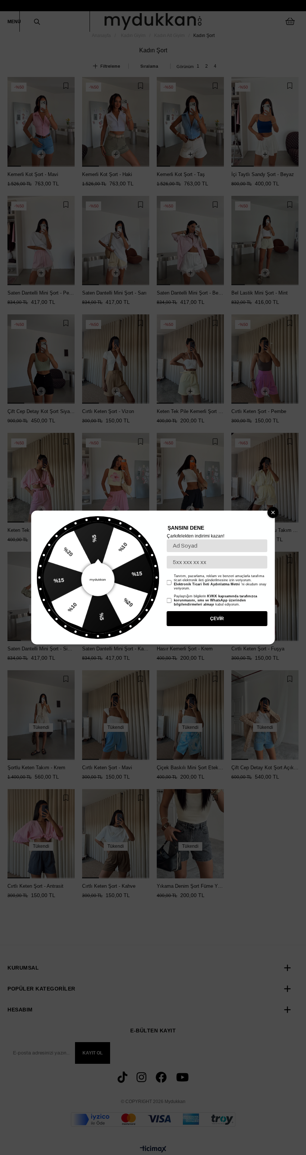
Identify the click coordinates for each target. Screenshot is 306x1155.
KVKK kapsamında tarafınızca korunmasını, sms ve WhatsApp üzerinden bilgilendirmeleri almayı (215, 600)
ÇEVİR (217, 618)
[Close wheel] (273, 512)
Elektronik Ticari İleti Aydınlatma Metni (207, 584)
